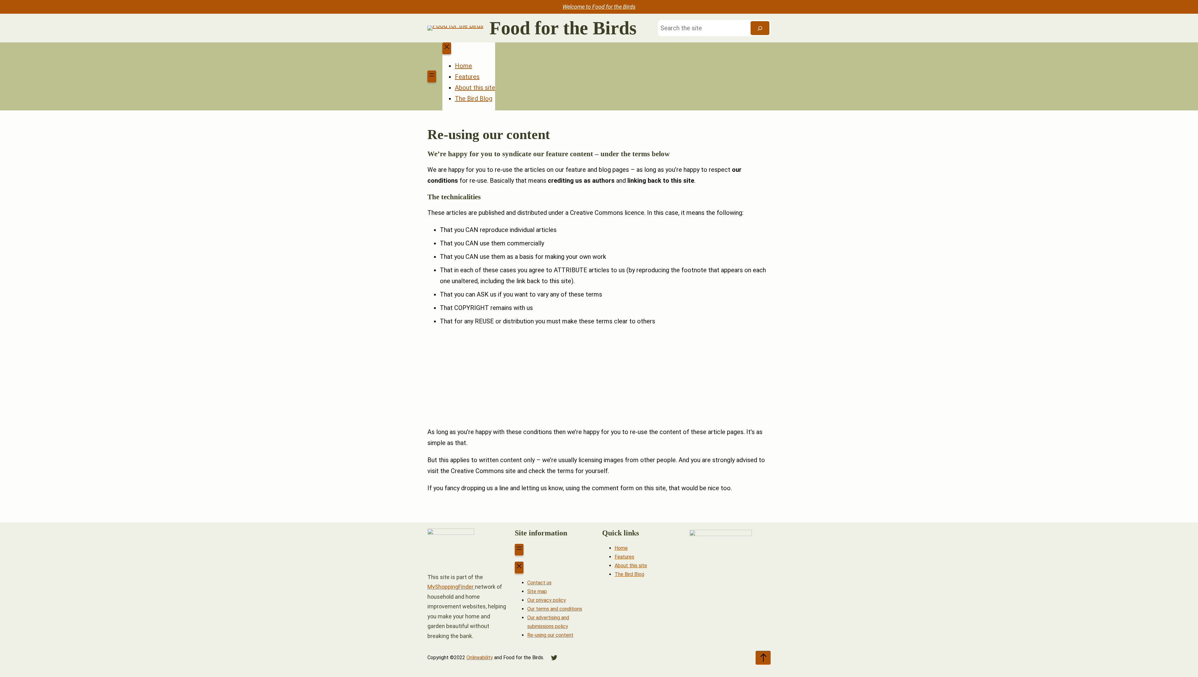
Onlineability (479, 657)
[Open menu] (431, 76)
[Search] (760, 28)
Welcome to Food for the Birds (599, 6)
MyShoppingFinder (451, 586)
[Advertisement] (599, 376)
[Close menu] (446, 48)
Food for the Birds (562, 28)
